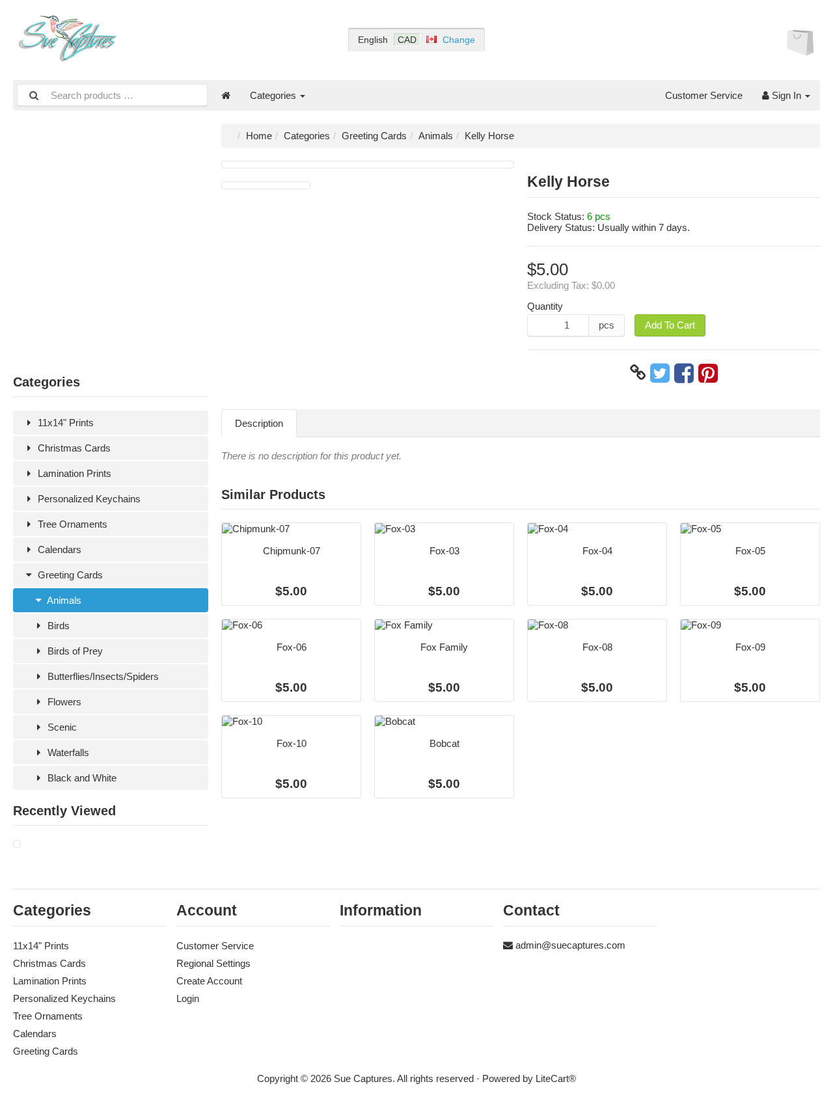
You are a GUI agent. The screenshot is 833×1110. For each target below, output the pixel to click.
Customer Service (704, 95)
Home (259, 135)
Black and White (80, 777)
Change (459, 39)
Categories (274, 95)
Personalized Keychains (88, 498)
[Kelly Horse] (17, 844)
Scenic (61, 727)
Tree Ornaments (71, 524)
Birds (57, 625)
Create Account (209, 980)
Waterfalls (67, 752)
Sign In (786, 95)
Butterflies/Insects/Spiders (102, 676)
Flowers (63, 701)
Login (187, 998)
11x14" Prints (64, 422)
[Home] (226, 95)
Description (259, 423)
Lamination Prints (73, 473)
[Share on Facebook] (684, 373)
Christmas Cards (73, 447)
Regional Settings (213, 963)
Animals (63, 600)
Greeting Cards (69, 574)
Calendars (58, 549)
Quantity (545, 306)
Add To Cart (670, 325)
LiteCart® (556, 1078)
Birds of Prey (74, 651)
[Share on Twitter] (660, 373)
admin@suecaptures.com (570, 945)
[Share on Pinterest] (708, 373)
